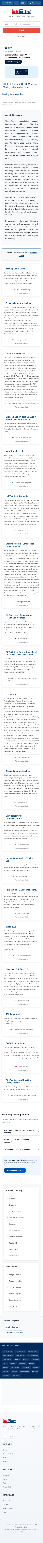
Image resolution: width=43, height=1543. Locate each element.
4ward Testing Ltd (14, 451)
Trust (4, 1483)
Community (7, 1501)
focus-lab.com (23, 1066)
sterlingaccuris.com (23, 602)
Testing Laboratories (13, 87)
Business (12, 1199)
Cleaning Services (8, 1355)
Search (21, 30)
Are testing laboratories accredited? (17, 1149)
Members (6, 1461)
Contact (5, 1479)
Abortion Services (12, 1327)
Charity (5, 1505)
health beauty (22, 1363)
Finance (5, 1363)
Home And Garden (20, 1351)
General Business (33, 1351)
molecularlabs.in (23, 1000)
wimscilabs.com (23, 844)
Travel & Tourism (15, 1211)
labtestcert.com (23, 530)
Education (12, 1224)
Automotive (26, 1359)
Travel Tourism (7, 1359)
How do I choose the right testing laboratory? (16, 1141)
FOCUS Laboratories (15, 1043)
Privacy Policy (7, 1487)
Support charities (15, 1300)
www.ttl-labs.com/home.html (23, 1029)
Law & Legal (13, 1249)
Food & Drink (13, 1243)
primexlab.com (23, 913)
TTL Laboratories (14, 1014)
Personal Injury (26, 1367)
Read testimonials (15, 1281)
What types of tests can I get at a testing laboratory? (19, 1131)
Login (5, 1512)
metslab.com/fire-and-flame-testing (23, 1095)
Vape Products (15, 1367)
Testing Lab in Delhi (15, 269)
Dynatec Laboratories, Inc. (18, 303)
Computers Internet (33, 1355)
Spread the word (15, 1287)
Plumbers (35, 1367)
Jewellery (13, 1363)
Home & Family (14, 1230)
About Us (6, 1475)
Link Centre (13, 84)
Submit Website (8, 1454)
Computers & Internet (16, 1218)
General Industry (7, 1351)
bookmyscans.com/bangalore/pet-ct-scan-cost (22, 679)
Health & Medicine (15, 1237)
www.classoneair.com (23, 955)
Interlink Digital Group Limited (12, 1529)
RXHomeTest (12, 694)
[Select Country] (5, 84)
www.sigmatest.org (23, 290)
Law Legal (35, 1371)
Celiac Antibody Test (15, 353)
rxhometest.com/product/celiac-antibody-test (23, 403)
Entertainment (14, 1256)
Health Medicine (29, 84)
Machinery (5, 1371)
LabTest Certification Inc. (18, 496)
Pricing (5, 1458)
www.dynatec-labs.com (24, 340)
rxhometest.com (23, 757)
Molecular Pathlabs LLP (17, 969)
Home (5, 1450)
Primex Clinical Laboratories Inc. (21, 890)
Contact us (13, 1306)
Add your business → (15, 1170)
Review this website (22, 293)
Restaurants (6, 1375)
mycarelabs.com (23, 638)
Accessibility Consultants (14, 1332)
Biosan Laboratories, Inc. (18, 771)
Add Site (9, 3)
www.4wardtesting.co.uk (23, 483)
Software (5, 1367)
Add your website (15, 1275)
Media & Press (8, 1508)
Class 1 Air (11, 927)
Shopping (12, 1205)
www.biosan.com (23, 802)
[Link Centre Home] (21, 11)
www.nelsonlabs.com (23, 876)
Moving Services (24, 1371)
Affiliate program (15, 1293)
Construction (35, 1359)
